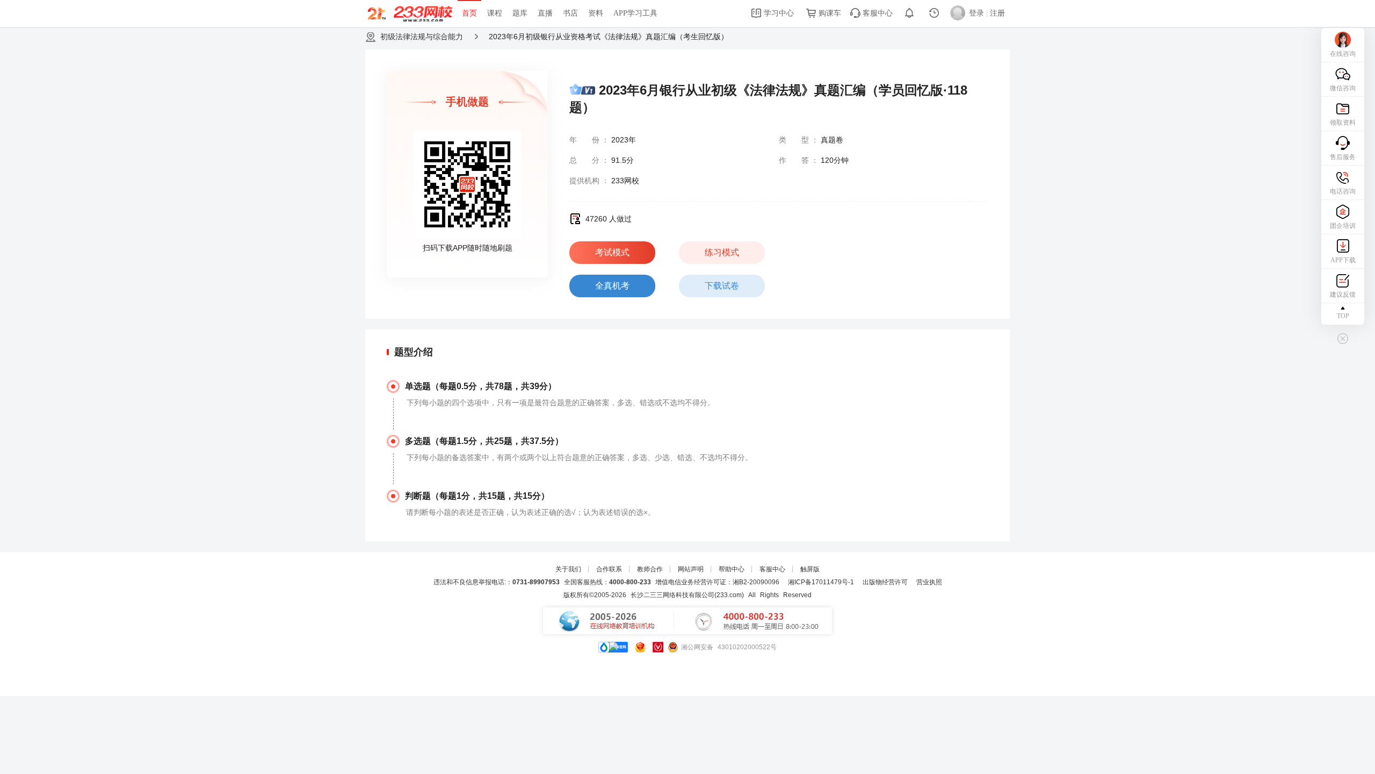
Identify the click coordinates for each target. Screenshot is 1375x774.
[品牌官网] (613, 647)
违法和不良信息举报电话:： (496, 582)
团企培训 (1343, 226)
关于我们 (568, 569)
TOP (1343, 316)
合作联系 (609, 569)
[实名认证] (658, 647)
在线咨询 (1343, 54)
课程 (494, 13)
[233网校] (411, 13)
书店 (570, 13)
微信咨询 (1343, 88)
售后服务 (1343, 157)
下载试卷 (722, 285)
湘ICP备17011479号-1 (821, 582)
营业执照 (929, 582)
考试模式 (612, 252)
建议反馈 (1343, 294)
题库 (519, 13)
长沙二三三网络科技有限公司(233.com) (687, 595)
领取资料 (1343, 122)
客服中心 (876, 13)
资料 (595, 13)
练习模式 (722, 252)
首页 (469, 13)
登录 (976, 13)
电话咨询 (1343, 191)
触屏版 (810, 569)
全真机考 (612, 285)
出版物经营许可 (885, 582)
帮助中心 (731, 569)
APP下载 (1343, 260)
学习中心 (778, 13)
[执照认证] (640, 647)
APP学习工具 (635, 13)
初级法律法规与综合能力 (421, 36)
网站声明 (691, 569)
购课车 (828, 13)
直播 (545, 13)
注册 (997, 13)
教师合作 (650, 569)
